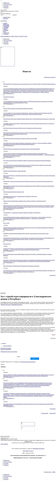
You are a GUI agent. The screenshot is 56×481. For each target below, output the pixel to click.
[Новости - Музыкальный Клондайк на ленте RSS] (52, 413)
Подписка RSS (44, 413)
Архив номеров (4, 444)
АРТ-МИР (5, 28)
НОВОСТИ (6, 24)
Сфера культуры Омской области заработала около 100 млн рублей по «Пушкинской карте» (24, 201)
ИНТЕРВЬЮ (6, 25)
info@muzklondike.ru (5, 36)
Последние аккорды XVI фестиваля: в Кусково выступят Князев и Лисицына (21, 266)
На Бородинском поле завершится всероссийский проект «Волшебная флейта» (21, 149)
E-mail (18, 356)
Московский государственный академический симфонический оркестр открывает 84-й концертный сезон (28, 181)
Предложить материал (6, 348)
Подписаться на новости (49, 77)
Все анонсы (52, 408)
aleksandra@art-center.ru (28, 450)
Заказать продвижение (6, 349)
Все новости (52, 275)
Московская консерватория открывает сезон (13, 191)
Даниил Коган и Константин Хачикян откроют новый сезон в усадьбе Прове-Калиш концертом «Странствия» (29, 119)
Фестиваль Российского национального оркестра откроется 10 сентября (20, 138)
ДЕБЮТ (5, 29)
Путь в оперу (6, 223)
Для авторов (6, 32)
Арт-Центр (5, 34)
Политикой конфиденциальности (28, 361)
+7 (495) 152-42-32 (14, 36)
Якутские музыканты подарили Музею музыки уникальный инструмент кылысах (22, 128)
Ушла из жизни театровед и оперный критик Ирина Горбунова (18, 108)
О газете (5, 23)
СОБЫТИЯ (6, 26)
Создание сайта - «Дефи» (49, 472)
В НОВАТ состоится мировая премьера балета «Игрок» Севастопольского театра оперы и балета (26, 233)
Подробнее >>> (10, 93)
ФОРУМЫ (5, 30)
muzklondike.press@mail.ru (38, 448)
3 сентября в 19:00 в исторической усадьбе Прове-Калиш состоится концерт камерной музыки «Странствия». (28, 123)
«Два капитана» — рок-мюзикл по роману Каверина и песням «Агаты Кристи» (21, 212)
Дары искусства (7, 243)
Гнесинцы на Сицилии (8, 96)
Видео (4, 31)
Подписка (5, 18)
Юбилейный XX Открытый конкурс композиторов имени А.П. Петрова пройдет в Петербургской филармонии (29, 84)
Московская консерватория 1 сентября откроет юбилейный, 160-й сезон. (20, 196)
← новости (3, 343)
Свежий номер (6, 17)
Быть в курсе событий (12, 439)
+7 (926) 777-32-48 (23, 36)
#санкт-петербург (7, 345)
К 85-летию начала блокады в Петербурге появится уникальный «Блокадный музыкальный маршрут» (27, 160)
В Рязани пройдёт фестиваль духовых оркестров (14, 171)
